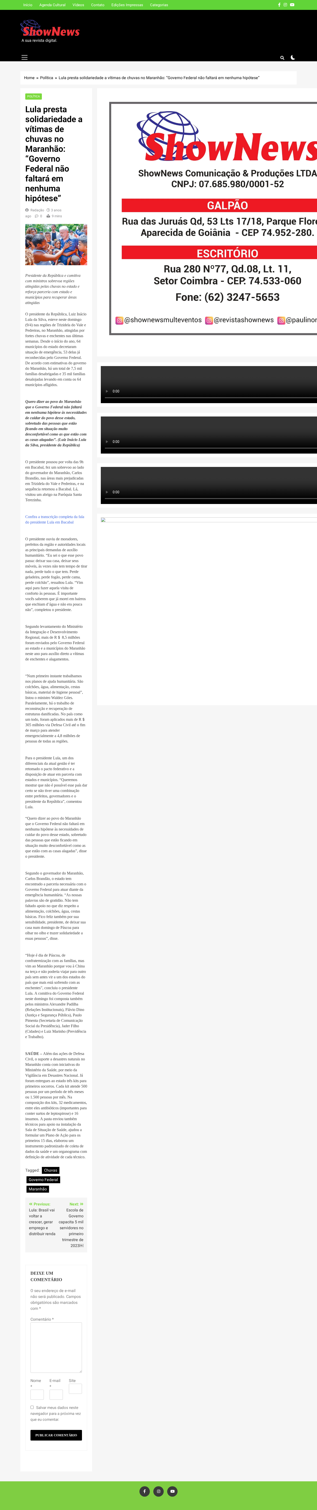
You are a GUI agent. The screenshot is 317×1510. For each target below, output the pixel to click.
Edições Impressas (127, 5)
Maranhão (38, 1189)
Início (27, 5)
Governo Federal (43, 1180)
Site (72, 1381)
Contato (98, 5)
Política (33, 96)
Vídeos (78, 5)
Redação (37, 210)
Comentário (42, 1319)
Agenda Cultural (52, 5)
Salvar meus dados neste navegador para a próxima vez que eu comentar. (55, 1413)
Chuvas (50, 1170)
